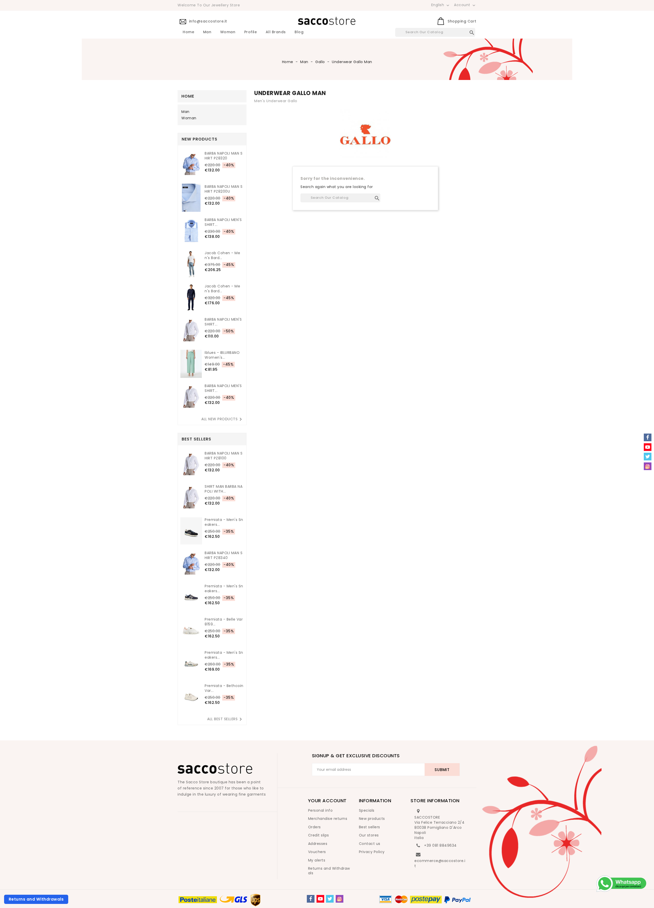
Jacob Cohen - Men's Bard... (222, 255)
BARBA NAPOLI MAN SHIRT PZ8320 (223, 156)
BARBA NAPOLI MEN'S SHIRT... (223, 222)
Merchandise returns (327, 818)
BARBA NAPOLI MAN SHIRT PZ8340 (223, 555)
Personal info (320, 810)
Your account (327, 800)
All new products (222, 419)
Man (207, 32)
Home (188, 32)
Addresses (318, 843)
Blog (299, 32)
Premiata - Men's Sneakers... (224, 522)
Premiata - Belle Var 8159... (224, 622)
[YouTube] (320, 899)
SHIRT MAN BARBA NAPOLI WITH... (223, 489)
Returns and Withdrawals (329, 871)
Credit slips (318, 835)
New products (372, 818)
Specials (367, 810)
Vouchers (317, 851)
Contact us (369, 843)
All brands (276, 32)
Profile (250, 32)
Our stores (369, 835)
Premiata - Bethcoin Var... (224, 688)
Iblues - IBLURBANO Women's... (222, 355)
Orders (314, 827)
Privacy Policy (372, 851)
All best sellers (225, 719)
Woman (228, 32)
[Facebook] (310, 899)
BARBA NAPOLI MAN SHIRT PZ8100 (223, 456)
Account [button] (465, 5)
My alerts (316, 860)
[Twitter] (330, 899)
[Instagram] (339, 899)
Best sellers (369, 827)
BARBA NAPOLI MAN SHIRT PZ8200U (223, 189)
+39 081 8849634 (440, 845)
